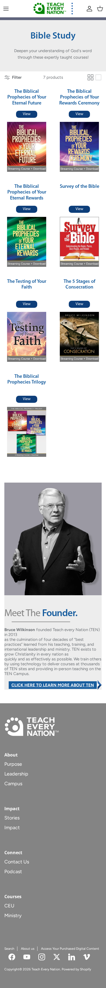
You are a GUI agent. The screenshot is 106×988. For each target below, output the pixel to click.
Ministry (12, 916)
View (26, 114)
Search (9, 949)
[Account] (88, 9)
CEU (9, 906)
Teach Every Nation (46, 969)
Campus (13, 784)
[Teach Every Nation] (49, 8)
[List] (98, 77)
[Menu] (6, 9)
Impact (12, 828)
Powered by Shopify (76, 969)
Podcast (13, 872)
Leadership (16, 774)
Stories (12, 818)
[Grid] (90, 77)
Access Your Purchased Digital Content (70, 949)
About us (28, 949)
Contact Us (16, 862)
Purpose (13, 764)
